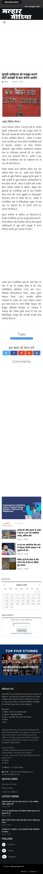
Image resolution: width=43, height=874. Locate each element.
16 (7, 601)
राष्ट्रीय (6, 82)
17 (12, 601)
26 (23, 604)
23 (7, 604)
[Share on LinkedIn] (36, 353)
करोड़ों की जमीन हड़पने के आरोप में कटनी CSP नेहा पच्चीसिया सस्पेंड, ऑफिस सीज (29, 533)
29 (39, 604)
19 (23, 601)
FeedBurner (27, 633)
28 (33, 604)
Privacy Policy (7, 788)
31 (12, 607)
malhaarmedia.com (17, 866)
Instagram (12, 856)
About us (24, 871)
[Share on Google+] (21, 353)
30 (7, 607)
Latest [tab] (7, 523)
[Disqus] (21, 397)
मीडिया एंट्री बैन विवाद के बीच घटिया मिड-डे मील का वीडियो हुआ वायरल (28, 562)
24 (12, 604)
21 (33, 601)
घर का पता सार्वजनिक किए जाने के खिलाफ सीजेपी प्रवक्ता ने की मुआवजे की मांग (28, 548)
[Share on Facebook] (13, 353)
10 (12, 598)
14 (33, 598)
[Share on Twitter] (6, 353)
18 (17, 601)
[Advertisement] (21, 46)
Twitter (10, 850)
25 (17, 604)
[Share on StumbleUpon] (29, 353)
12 (23, 598)
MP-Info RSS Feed (9, 784)
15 (39, 598)
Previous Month (4, 585)
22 (39, 601)
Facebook (11, 844)
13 (28, 598)
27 (28, 604)
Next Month (39, 585)
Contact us (33, 871)
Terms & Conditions (10, 792)
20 (28, 601)
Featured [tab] (18, 523)
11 (17, 598)
